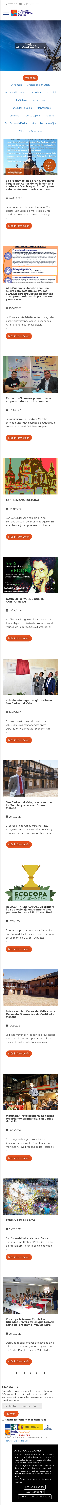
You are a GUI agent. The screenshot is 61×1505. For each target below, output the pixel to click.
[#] (30, 157)
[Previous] (17, 1372)
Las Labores (38, 100)
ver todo (30, 77)
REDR (24, 1440)
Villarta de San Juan (30, 131)
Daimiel (51, 92)
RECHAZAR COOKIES (35, 1487)
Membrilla (13, 115)
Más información (19, 225)
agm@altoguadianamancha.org (34, 4)
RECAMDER (12, 1440)
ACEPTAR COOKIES (35, 1492)
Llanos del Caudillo (21, 108)
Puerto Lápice (32, 115)
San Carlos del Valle (16, 123)
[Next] (43, 1372)
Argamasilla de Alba (16, 92)
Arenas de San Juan (38, 84)
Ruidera (49, 115)
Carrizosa (37, 92)
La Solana (21, 100)
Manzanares (44, 108)
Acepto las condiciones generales (25, 1419)
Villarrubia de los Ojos (44, 123)
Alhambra (16, 84)
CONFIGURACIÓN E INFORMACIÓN (35, 1497)
